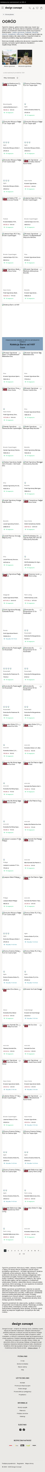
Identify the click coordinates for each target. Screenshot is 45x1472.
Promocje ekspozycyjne (22, 1385)
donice (4, 34)
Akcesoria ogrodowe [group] (24, 66)
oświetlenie (12, 34)
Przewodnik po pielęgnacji (22, 1391)
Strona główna (9, 14)
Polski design (22, 1388)
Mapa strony (29, 1463)
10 (35, 1250)
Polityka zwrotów (22, 1413)
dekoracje (20, 34)
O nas (22, 1361)
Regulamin (20, 1463)
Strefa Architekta (22, 1364)
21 (19, 1254)
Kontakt (22, 1383)
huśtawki (28, 32)
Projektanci (22, 1394)
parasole (35, 32)
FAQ (22, 1370)
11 (38, 1250)
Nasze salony (22, 1367)
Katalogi (22, 1416)
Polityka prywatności (9, 1463)
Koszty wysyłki (22, 1407)
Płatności (23, 1410)
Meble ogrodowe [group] (9, 66)
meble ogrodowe (18, 32)
